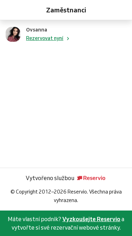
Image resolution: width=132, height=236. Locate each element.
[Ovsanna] (13, 34)
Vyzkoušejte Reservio (91, 219)
